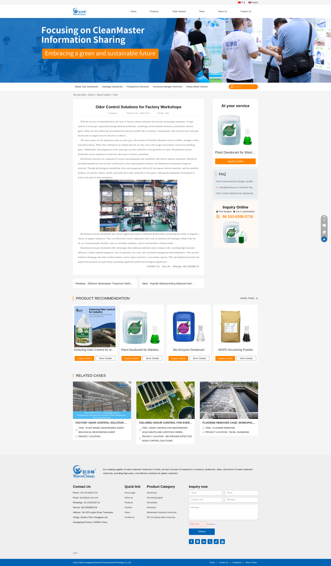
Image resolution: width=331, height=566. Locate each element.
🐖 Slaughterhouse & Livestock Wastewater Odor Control (235, 180)
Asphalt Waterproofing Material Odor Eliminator (173, 283)
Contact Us (245, 11)
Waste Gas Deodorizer (86, 86)
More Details (105, 358)
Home (133, 11)
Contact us (129, 517)
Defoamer (151, 507)
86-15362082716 (92, 502)
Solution (128, 507)
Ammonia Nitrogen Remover (167, 86)
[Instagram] (197, 541)
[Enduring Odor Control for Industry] (95, 326)
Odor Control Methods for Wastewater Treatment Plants (235, 186)
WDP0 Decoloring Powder (235, 349)
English (255, 2)
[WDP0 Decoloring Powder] (235, 326)
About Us (222, 11)
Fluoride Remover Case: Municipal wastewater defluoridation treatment (228, 422)
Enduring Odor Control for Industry (95, 349)
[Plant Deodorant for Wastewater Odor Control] (142, 326)
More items (247, 298)
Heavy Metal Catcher (197, 86)
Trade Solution (179, 11)
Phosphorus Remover (138, 86)
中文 (243, 2)
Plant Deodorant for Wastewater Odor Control (142, 349)
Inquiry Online (235, 161)
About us (129, 498)
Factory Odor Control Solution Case (102, 422)
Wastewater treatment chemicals (161, 512)
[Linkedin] (203, 541)
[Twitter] (210, 541)
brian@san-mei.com (89, 498)
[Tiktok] (216, 541)
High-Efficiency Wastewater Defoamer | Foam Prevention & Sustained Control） (235, 192)
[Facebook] (191, 541)
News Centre (251, 562)
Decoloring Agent (155, 498)
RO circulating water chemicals (161, 517)
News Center (103, 95)
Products (154, 11)
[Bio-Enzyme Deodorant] (188, 326)
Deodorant (152, 493)
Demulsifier (152, 502)
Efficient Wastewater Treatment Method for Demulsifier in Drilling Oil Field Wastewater (111, 283)
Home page (130, 493)
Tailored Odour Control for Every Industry (165, 422)
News (202, 11)
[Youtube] (222, 541)
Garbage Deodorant (112, 86)
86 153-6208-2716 (89, 493)
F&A (115, 95)
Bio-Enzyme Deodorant (188, 349)
